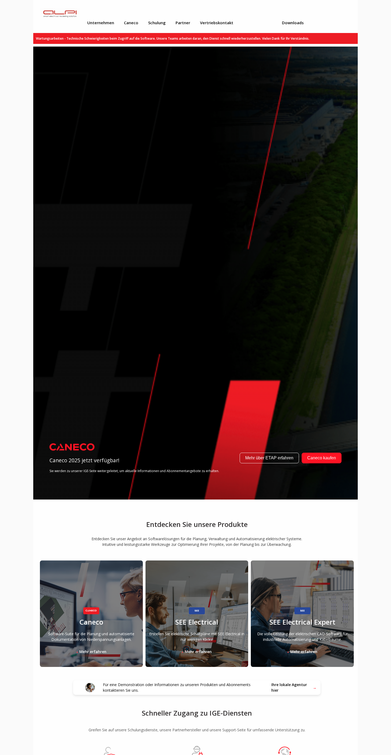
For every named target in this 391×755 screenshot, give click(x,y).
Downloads (293, 22)
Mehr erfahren (92, 651)
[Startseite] (67, 13)
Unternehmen (100, 22)
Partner (183, 22)
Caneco (131, 22)
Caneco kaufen (321, 458)
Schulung (157, 22)
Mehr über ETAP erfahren (269, 458)
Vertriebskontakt (216, 22)
